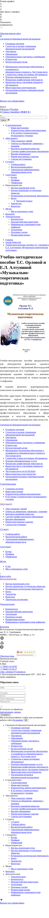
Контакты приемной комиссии (25, 148)
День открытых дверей (21, 141)
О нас (8, 566)
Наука (13, 198)
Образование (11, 54)
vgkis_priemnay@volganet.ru (12, 672)
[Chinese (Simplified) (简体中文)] (15, 112)
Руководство (11, 59)
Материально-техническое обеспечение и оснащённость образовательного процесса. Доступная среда (25, 453)
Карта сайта (5, 576)
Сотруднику (11, 175)
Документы (10, 51)
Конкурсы (15, 206)
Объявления (16, 183)
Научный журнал (24, 201)
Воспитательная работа (22, 167)
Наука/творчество (8, 579)
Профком (15, 180)
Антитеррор (16, 229)
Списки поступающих (21, 159)
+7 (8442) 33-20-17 (8, 669)
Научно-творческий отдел (23, 188)
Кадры (14, 177)
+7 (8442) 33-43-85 (8, 666)
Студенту (9, 162)
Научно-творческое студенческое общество (25, 586)
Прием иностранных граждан (25, 156)
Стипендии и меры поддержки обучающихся (26, 74)
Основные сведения (14, 43)
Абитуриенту (11, 138)
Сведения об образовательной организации (20, 39)
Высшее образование (20, 154)
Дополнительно (12, 216)
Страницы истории (14, 489)
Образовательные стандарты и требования (25, 57)
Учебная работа (18, 164)
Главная (9, 240)
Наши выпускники (20, 128)
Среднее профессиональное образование (30, 151)
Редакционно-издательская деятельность (30, 196)
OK (26, 720)
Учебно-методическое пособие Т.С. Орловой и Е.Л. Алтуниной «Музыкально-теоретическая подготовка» (27, 247)
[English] (14, 109)
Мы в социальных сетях (22, 211)
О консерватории (13, 125)
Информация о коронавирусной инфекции (25, 622)
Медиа (8, 209)
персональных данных (10, 712)
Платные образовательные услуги (21, 77)
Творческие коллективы (16, 599)
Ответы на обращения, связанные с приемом (26, 511)
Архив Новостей (13, 242)
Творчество (16, 203)
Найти (3, 120)
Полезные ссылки (19, 232)
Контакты (10, 214)
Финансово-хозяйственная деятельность (24, 80)
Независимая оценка (20, 235)
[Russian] (4, 109)
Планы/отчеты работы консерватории (28, 130)
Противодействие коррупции (24, 222)
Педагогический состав (16, 62)
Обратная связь (7, 656)
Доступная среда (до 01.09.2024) (20, 471)
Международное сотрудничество (20, 87)
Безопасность (17, 219)
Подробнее (18, 720)
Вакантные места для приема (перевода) (29, 769)
